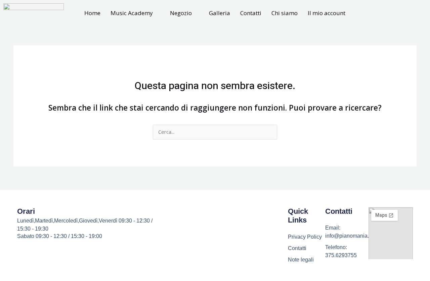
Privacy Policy (305, 237)
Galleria (219, 13)
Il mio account (326, 13)
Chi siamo (284, 13)
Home (92, 13)
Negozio (181, 13)
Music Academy (132, 13)
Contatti (250, 13)
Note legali (301, 260)
